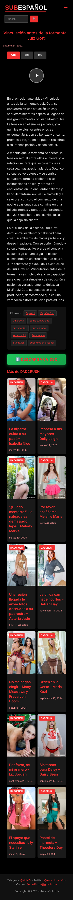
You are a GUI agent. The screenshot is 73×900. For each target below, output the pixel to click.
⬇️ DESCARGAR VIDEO (36, 359)
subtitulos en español (42, 342)
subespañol (19, 335)
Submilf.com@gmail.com (42, 884)
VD (27, 55)
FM (40, 55)
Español (30, 313)
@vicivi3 (25, 880)
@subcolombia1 (53, 880)
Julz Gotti (18, 320)
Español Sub (47, 313)
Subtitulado (38, 335)
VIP (13, 55)
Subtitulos (18, 342)
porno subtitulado (39, 320)
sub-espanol (39, 328)
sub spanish (19, 328)
